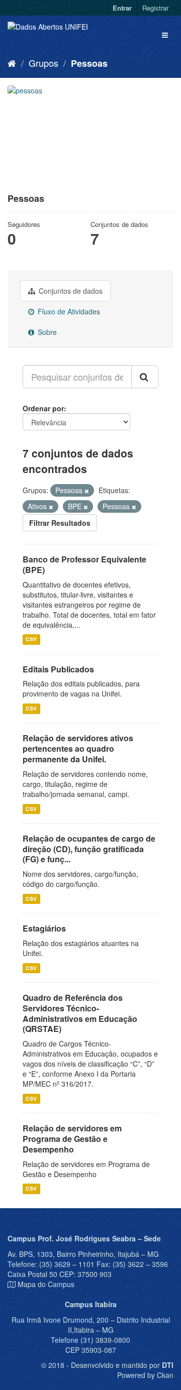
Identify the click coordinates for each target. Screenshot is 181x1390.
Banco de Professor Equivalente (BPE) (84, 564)
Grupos (43, 62)
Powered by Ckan (145, 1375)
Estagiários (44, 928)
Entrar (122, 8)
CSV (31, 639)
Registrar (155, 8)
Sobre (46, 332)
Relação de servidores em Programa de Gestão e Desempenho (72, 1138)
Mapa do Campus (46, 1284)
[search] (144, 376)
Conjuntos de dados (70, 291)
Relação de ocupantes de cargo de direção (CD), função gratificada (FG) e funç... (89, 849)
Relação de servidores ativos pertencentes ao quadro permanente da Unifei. (78, 748)
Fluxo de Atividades (68, 311)
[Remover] (86, 491)
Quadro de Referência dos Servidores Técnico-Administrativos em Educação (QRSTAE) (80, 1013)
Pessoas (89, 63)
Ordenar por (43, 408)
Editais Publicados (58, 669)
